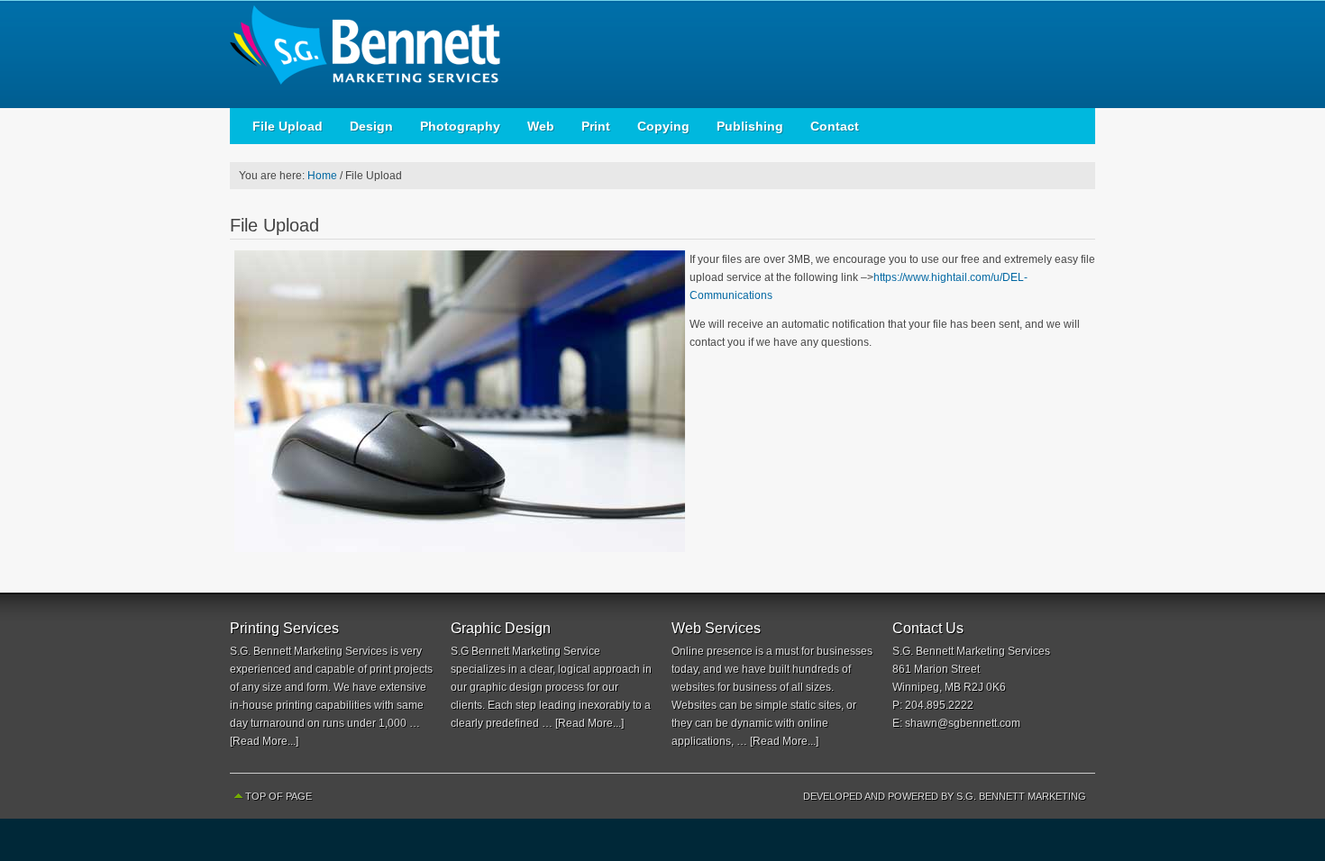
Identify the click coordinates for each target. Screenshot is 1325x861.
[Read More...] (264, 741)
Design (371, 126)
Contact (834, 126)
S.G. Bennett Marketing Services (383, 54)
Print (595, 126)
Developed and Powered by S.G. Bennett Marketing (944, 796)
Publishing (750, 126)
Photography (460, 126)
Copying (663, 126)
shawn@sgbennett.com (962, 723)
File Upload (287, 126)
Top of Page (278, 796)
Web (540, 126)
